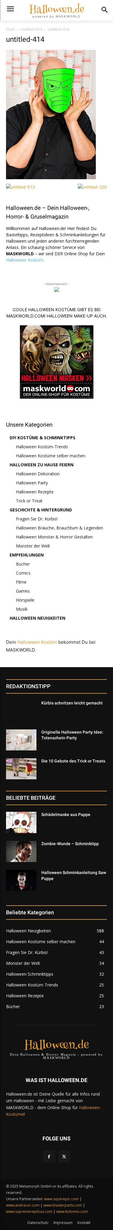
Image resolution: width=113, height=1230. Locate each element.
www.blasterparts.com (62, 1205)
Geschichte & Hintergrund (41, 510)
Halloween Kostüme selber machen (50, 456)
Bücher (23, 564)
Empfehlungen (27, 555)
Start (10, 29)
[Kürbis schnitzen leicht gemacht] (21, 710)
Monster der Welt (33, 546)
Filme (21, 582)
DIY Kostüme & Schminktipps (42, 437)
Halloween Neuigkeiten (37, 618)
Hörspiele (25, 600)
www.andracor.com (22, 1205)
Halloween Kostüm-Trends (42, 446)
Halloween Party (32, 483)
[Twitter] (64, 1156)
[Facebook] (49, 1156)
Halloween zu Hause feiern (42, 465)
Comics (23, 573)
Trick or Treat (29, 501)
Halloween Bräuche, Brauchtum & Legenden (59, 528)
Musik (21, 609)
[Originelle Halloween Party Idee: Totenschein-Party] (21, 739)
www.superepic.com (61, 1198)
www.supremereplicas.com (29, 1211)
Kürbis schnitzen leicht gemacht (72, 703)
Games (23, 591)
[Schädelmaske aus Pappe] (21, 822)
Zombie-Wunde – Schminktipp (70, 843)
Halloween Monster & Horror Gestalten (54, 537)
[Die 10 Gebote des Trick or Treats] (21, 768)
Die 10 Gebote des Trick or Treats (73, 761)
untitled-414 (31, 29)
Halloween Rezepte (35, 492)
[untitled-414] (51, 177)
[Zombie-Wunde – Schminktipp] (21, 851)
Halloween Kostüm (24, 260)
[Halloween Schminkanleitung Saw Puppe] (21, 880)
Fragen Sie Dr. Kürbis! (37, 519)
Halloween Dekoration (38, 474)
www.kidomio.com (72, 1211)
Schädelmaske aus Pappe (65, 814)
